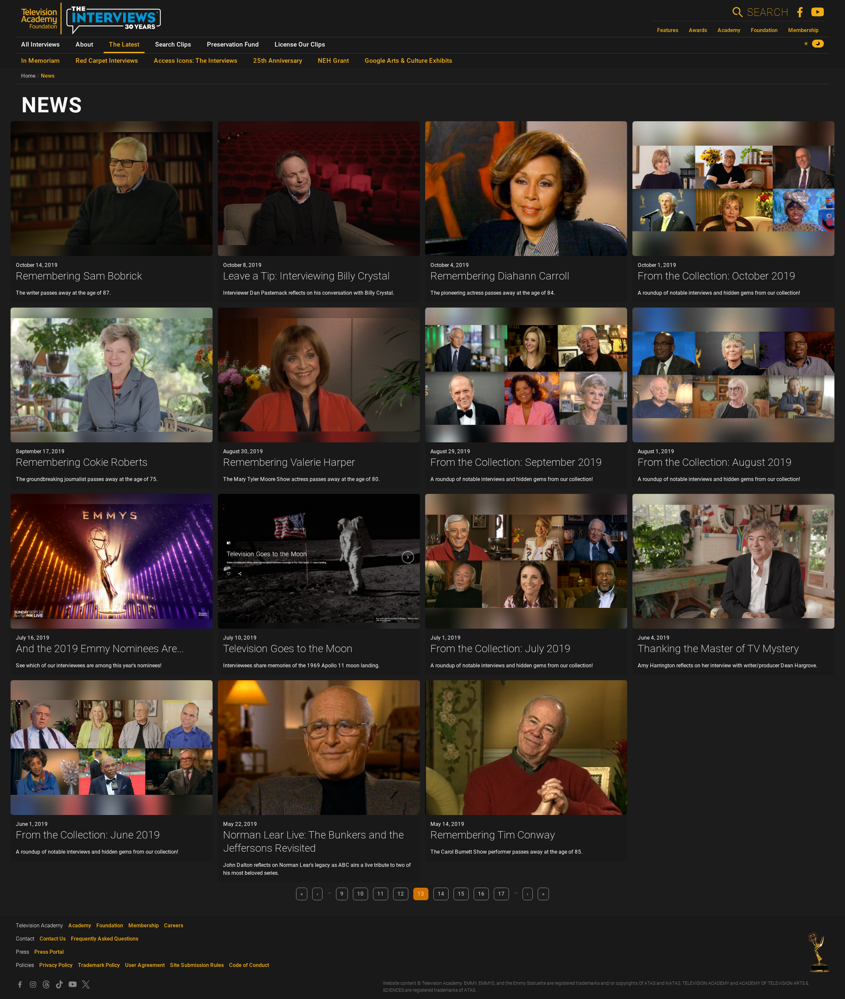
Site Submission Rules (197, 965)
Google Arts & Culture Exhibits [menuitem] (408, 60)
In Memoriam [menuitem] (40, 60)
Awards (698, 30)
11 (380, 894)
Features (667, 30)
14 (441, 894)
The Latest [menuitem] (124, 44)
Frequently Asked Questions (104, 939)
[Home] (93, 21)
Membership (803, 30)
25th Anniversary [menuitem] (277, 60)
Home (28, 76)
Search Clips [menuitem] (173, 44)
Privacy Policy (56, 965)
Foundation (764, 30)
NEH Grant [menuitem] (333, 60)
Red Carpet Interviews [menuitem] (107, 60)
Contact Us (53, 939)
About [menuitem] (84, 44)
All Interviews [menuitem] (40, 44)
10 (360, 894)
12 (400, 894)
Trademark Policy (99, 965)
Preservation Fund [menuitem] (233, 44)
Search (767, 12)
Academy (729, 30)
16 (481, 894)
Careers (173, 925)
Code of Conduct (249, 965)
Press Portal (49, 952)
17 (501, 894)
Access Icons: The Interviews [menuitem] (195, 60)
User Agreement (145, 965)
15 (461, 894)
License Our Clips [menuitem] (300, 44)
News (47, 76)
